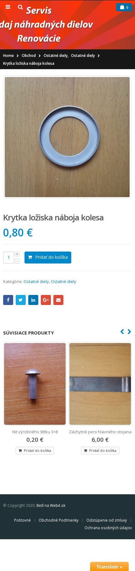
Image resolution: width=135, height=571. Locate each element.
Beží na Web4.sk (50, 505)
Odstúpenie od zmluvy (106, 520)
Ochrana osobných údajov (108, 527)
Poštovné (22, 520)
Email (58, 300)
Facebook (8, 300)
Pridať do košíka (51, 257)
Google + (46, 300)
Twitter (21, 300)
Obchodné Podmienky (58, 520)
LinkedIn (33, 300)
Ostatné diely (36, 281)
